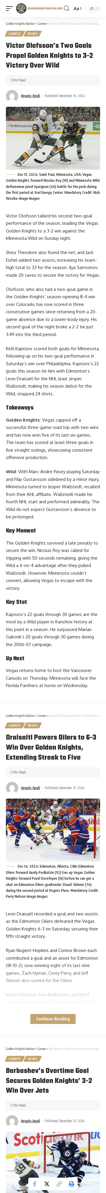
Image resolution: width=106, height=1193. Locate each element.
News (33, 33)
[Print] (71, 1184)
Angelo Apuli (30, 96)
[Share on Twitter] (47, 1184)
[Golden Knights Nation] (39, 8)
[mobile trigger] (11, 8)
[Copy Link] (59, 1184)
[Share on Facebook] (34, 1184)
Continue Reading (53, 1018)
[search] (66, 8)
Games (15, 33)
